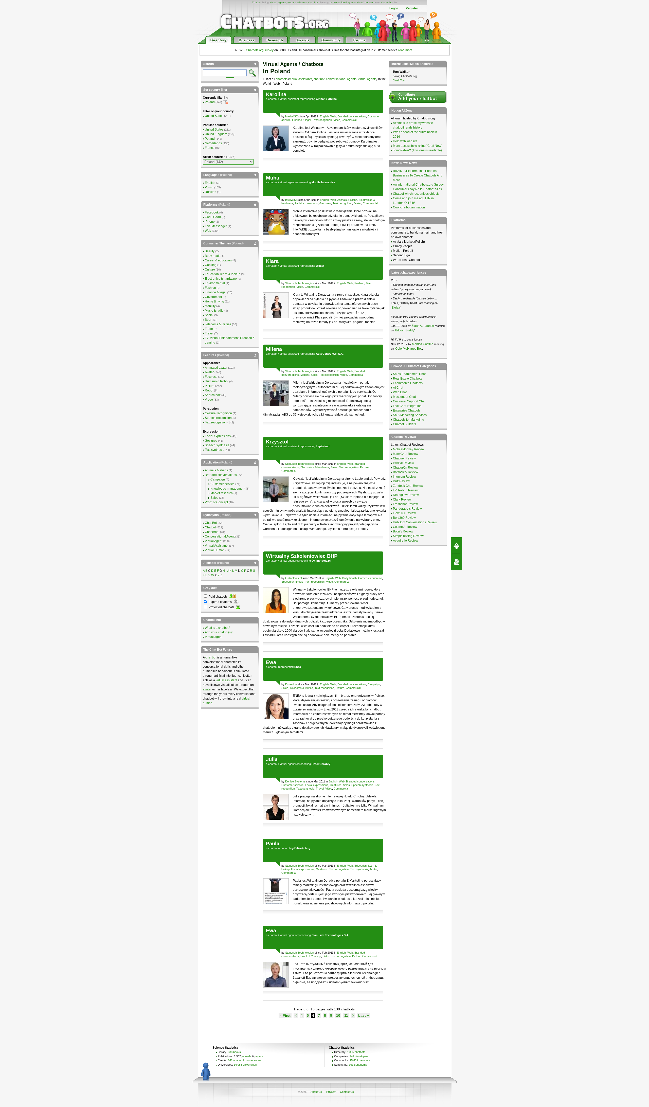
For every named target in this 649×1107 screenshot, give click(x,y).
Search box (213, 395)
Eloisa (395, 307)
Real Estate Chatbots (407, 378)
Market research (221, 493)
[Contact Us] (456, 562)
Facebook (212, 212)
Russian (210, 192)
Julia (272, 759)
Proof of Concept (310, 956)
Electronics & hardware (314, 467)
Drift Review (401, 481)
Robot (209, 390)
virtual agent (287, 182)
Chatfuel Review (404, 458)
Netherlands (213, 143)
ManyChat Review (405, 454)
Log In (393, 8)
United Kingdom (216, 134)
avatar (207, 689)
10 (338, 1015)
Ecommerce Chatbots (408, 383)
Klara (272, 261)
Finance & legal (301, 119)
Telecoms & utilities (301, 687)
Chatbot (256, 2)
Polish (209, 187)
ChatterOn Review (405, 467)
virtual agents (278, 2)
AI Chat (398, 387)
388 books (234, 1052)
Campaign (374, 684)
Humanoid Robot (216, 381)
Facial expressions (306, 203)
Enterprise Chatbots (406, 410)
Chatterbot (212, 532)
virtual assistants (297, 2)
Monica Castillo (422, 344)
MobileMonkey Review (408, 449)
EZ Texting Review (406, 490)
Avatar (357, 203)
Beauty (209, 251)
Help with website (405, 141)
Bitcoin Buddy (404, 330)
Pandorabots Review (407, 508)
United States (214, 116)
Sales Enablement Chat (409, 374)
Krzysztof (277, 441)
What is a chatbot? (217, 628)
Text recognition (322, 119)
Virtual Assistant (216, 545)
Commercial (349, 119)
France (209, 148)
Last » (363, 1015)
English (324, 116)
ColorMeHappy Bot (408, 348)
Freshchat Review (405, 504)
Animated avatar (216, 367)
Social (209, 315)
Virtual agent (213, 637)
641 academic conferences (244, 1060)
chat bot (313, 2)
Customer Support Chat (409, 401)
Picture (364, 467)
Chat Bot (211, 523)
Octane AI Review (405, 527)
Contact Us (347, 1091)
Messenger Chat (404, 397)
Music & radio (214, 310)
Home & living (214, 301)
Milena (274, 349)
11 (346, 1015)
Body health (349, 578)
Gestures (325, 203)
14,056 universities (245, 1064)
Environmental (215, 283)
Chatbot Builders (404, 424)
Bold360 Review (404, 518)
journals (246, 1056)
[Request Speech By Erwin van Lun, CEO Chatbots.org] (456, 545)
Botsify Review (403, 531)
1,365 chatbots (356, 1052)
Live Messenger (216, 226)
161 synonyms (358, 1064)
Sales (314, 374)
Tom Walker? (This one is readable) (417, 150)
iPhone (210, 221)
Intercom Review (404, 476)
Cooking (211, 265)
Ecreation (291, 684)
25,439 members (360, 1060)
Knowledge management (227, 488)
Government (213, 297)
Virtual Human (215, 550)
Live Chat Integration (407, 406)
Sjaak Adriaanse (422, 326)
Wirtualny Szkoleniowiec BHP (301, 556)
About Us (316, 1091)
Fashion (359, 283)
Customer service (292, 785)
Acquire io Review (405, 540)
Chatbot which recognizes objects (416, 193)
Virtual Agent (213, 541)
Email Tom (399, 80)
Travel (320, 788)
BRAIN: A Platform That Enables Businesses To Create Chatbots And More (417, 175)
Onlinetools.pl (293, 578)
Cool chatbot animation (409, 207)
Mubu (272, 178)
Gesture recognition (218, 413)
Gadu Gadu (213, 217)
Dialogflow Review (406, 495)
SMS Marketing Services (410, 415)
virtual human (365, 2)
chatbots (281, 79)
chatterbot (387, 2)
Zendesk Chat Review (408, 486)
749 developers (359, 1056)
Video (336, 119)
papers (259, 1056)
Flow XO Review (404, 513)
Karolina (276, 94)
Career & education (370, 578)
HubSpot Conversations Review (415, 522)
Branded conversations (351, 116)
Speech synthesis (292, 581)
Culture (210, 269)
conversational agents (343, 2)
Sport (208, 320)
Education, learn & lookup (222, 274)
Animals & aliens (347, 199)
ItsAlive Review (403, 463)
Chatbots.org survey (260, 50)
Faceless (211, 377)
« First (285, 1015)
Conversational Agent (220, 536)
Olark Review (402, 499)
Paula (272, 843)
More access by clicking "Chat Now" (417, 146)
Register (412, 8)
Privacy (331, 1091)
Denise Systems (295, 781)
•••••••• (230, 77)
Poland (210, 102)
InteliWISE (291, 116)
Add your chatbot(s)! (218, 632)
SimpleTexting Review (408, 536)
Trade (209, 329)
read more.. (406, 50)
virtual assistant (289, 98)
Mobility (304, 374)
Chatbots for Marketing (408, 419)
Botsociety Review (405, 472)
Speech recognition (218, 418)
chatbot (272, 98)
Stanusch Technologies (299, 283)
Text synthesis (305, 788)
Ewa (271, 662)
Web (333, 116)
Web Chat (400, 392)
